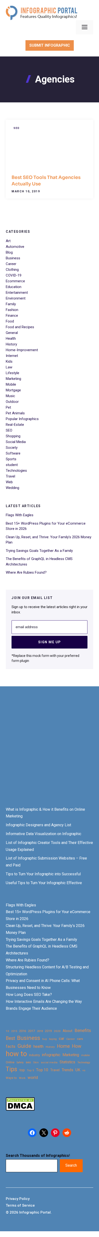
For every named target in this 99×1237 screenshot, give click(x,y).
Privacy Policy (18, 1199)
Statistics (67, 1062)
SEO (16, 128)
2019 (48, 1031)
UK (77, 1070)
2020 (57, 1031)
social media (49, 1062)
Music (10, 396)
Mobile (11, 384)
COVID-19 (13, 275)
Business (13, 258)
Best (10, 1038)
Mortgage (13, 390)
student (12, 465)
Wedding (12, 488)
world (33, 1077)
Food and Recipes (20, 327)
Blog (9, 252)
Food (10, 321)
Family (11, 304)
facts (10, 1046)
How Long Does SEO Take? (29, 994)
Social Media (16, 442)
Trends (67, 1070)
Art (8, 241)
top (22, 1070)
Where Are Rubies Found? (26, 572)
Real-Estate (15, 424)
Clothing (12, 269)
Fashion (12, 310)
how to (16, 1053)
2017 (31, 1031)
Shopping (13, 436)
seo (28, 1062)
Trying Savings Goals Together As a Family (39, 551)
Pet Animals (15, 413)
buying (53, 1039)
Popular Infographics (22, 419)
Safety (20, 1062)
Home (63, 1046)
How (76, 1046)
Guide (24, 1046)
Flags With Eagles (19, 515)
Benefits (82, 1030)
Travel (10, 476)
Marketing (13, 379)
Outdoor (12, 401)
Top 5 (30, 1070)
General (12, 333)
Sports (11, 459)
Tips (11, 1069)
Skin (36, 1062)
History (11, 344)
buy (44, 1039)
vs (83, 1070)
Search (71, 1165)
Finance (12, 315)
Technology (83, 1062)
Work (22, 1078)
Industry (34, 1055)
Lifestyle (12, 373)
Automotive (15, 246)
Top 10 (42, 1069)
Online (10, 1062)
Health (11, 338)
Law (9, 367)
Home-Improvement (22, 350)
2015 (14, 1031)
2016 (22, 1031)
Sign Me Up (49, 642)
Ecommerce (15, 281)
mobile (85, 1055)
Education (13, 287)
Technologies (16, 470)
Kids (9, 361)
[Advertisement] (49, 751)
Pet (8, 407)
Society (12, 447)
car (61, 1038)
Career (11, 264)
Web (9, 482)
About (67, 1031)
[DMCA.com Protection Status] (20, 1109)
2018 (40, 1031)
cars (80, 1039)
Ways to (11, 1078)
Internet (12, 356)
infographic (51, 1055)
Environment (15, 298)
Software (13, 453)
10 (7, 1031)
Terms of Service (20, 1205)
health (38, 1046)
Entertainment (17, 292)
